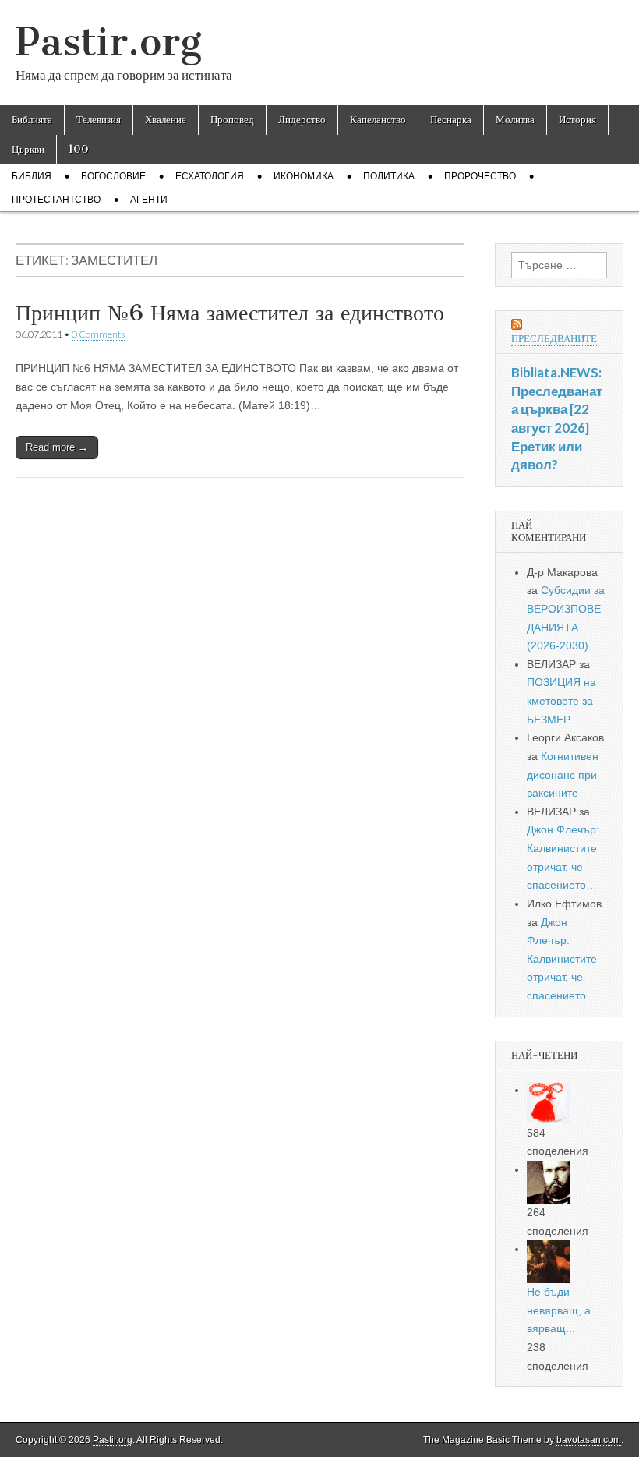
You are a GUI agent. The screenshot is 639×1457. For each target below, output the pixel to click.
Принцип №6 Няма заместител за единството (230, 313)
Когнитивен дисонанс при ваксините (562, 774)
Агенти (149, 199)
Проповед (232, 119)
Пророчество (480, 176)
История (577, 119)
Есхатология (209, 176)
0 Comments (98, 334)
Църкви (28, 149)
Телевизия (98, 119)
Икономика (304, 176)
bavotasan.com (588, 1439)
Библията (32, 119)
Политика (389, 176)
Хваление (165, 119)
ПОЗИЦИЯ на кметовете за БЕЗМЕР (561, 700)
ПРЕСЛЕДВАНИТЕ (554, 338)
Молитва (515, 119)
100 (79, 149)
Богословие (113, 176)
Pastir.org (109, 41)
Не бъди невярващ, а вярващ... (559, 1310)
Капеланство (378, 119)
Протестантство (56, 199)
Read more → (57, 447)
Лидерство (302, 119)
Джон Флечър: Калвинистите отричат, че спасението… (562, 959)
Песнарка (450, 119)
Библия (31, 176)
